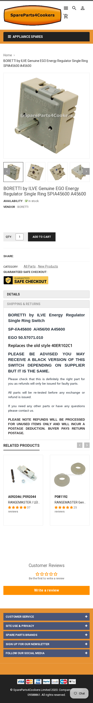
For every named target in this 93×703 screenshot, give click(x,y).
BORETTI (22, 207)
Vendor (9, 207)
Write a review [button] (46, 590)
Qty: (9, 236)
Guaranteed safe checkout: (25, 272)
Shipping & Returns (23, 304)
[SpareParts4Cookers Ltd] (46, 681)
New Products (48, 266)
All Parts (30, 266)
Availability (13, 201)
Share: (8, 256)
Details (13, 294)
